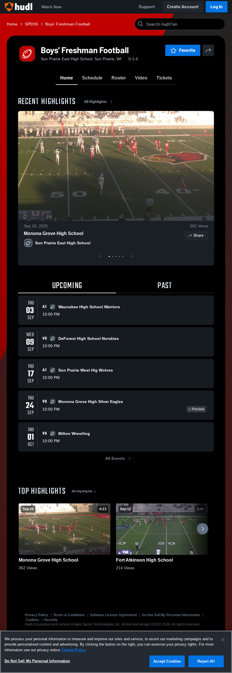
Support (147, 6)
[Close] (223, 639)
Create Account (183, 6)
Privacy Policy (36, 615)
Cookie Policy (73, 650)
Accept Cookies (167, 661)
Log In (216, 6)
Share (198, 235)
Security (51, 620)
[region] (116, 652)
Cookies (32, 620)
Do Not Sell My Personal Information (171, 615)
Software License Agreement (113, 615)
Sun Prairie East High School (63, 243)
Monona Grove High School (53, 233)
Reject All (205, 661)
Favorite (187, 50)
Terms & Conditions (69, 615)
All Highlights (95, 101)
